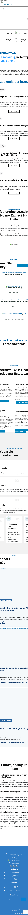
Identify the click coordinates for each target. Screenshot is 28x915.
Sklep (15, 874)
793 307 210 (8, 61)
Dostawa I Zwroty (15, 892)
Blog (15, 878)
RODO (15, 887)
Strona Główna (15, 872)
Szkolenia (15, 875)
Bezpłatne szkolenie (9, 40)
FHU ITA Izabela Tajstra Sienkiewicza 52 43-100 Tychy (15, 856)
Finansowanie (15, 877)
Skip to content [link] (3, 0)
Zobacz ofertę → (14, 111)
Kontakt (15, 879)
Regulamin (15, 886)
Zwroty (15, 889)
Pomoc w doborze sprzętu (9, 33)
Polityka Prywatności (15, 890)
